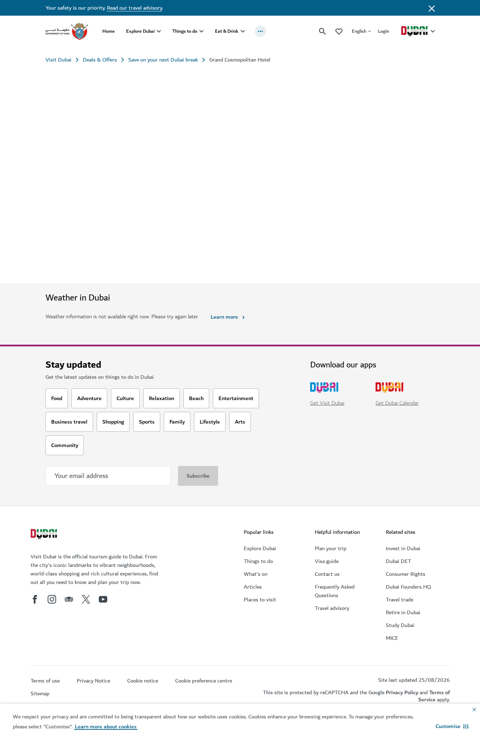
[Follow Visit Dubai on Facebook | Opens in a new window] (35, 599)
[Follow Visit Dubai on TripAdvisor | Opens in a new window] (69, 599)
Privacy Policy (402, 692)
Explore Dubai (140, 31)
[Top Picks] (339, 31)
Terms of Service (434, 696)
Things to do (184, 31)
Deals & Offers (100, 59)
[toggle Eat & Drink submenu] (243, 31)
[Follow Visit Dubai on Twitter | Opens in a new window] (86, 599)
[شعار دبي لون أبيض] (45, 535)
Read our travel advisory (134, 7)
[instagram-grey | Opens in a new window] (52, 599)
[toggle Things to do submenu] (201, 31)
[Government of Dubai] (66, 31)
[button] (452, 726)
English (359, 31)
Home (108, 31)
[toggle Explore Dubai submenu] (159, 31)
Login (383, 31)
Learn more (224, 317)
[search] (322, 31)
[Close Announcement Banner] (431, 8)
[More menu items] (260, 31)
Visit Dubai (58, 59)
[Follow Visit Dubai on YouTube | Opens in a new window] (103, 599)
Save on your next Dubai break (163, 59)
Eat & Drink (226, 31)
